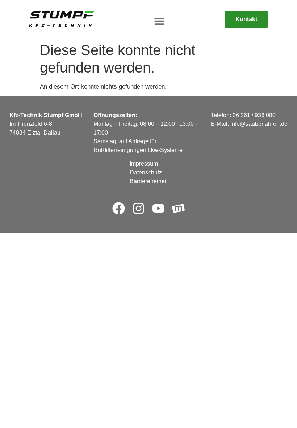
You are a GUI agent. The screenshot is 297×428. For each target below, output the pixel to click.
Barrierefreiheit (149, 181)
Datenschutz (146, 172)
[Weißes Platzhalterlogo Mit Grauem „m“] (178, 208)
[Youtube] (158, 208)
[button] (159, 21)
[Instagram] (138, 208)
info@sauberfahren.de (259, 124)
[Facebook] (119, 208)
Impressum (144, 164)
